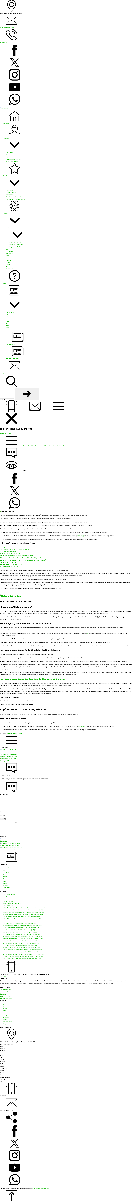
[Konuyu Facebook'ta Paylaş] (14, 484)
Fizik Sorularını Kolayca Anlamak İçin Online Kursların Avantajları (22, 934)
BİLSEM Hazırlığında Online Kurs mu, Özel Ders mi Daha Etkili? (21, 928)
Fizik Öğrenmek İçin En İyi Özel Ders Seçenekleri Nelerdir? (20, 923)
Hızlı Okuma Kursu (37, 446)
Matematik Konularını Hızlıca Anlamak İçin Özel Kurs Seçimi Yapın (22, 936)
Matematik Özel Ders (49, 446)
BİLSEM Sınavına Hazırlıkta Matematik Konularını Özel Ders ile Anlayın (23, 912)
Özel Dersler (3, 841)
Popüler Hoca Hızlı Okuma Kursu (9, 845)
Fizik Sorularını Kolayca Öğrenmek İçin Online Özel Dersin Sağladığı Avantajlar (26, 910)
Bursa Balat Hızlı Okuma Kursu (12, 903)
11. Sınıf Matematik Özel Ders (8, 756)
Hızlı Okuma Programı (6, 998)
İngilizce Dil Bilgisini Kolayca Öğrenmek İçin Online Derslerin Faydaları (23, 939)
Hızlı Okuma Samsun (9, 897)
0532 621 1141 (3, 976)
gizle (5, 547)
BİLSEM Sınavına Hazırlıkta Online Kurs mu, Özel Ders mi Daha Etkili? (23, 956)
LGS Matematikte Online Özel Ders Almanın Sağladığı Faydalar (22, 930)
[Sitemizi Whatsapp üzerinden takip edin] (14, 104)
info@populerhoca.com (7, 28)
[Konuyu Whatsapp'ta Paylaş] (14, 508)
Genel (30, 446)
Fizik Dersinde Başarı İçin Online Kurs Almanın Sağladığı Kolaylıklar (22, 958)
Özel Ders (60, 446)
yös (88, 633)
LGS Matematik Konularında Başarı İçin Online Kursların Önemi (21, 917)
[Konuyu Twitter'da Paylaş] (14, 496)
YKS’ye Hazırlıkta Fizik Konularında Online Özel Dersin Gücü (20, 941)
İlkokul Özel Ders (5, 996)
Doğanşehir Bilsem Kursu (7, 761)
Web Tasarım (36, 1189)
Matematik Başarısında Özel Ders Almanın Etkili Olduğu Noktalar (22, 950)
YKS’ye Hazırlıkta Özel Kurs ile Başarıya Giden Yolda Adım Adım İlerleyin (24, 908)
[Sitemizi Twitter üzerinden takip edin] (14, 68)
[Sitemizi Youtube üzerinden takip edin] (14, 92)
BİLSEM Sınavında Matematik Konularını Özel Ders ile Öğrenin (21, 947)
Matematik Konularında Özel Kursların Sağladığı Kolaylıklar (20, 921)
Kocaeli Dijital (45, 1189)
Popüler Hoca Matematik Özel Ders (10, 850)
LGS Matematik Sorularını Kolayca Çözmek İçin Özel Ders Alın (21, 943)
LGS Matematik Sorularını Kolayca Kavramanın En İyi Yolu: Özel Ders (23, 954)
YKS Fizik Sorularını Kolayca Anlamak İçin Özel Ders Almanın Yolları (23, 919)
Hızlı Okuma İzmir (8, 899)
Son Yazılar (66, 446)
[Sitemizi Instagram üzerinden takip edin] (14, 80)
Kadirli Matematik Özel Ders (8, 752)
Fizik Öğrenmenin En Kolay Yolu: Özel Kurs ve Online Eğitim (20, 945)
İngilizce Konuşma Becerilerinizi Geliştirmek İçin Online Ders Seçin (22, 925)
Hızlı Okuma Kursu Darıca (14, 733)
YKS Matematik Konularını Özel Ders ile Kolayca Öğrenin (20, 932)
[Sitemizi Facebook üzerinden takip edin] (14, 56)
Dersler (9, 434)
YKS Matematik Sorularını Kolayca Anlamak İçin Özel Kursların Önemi (23, 952)
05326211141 (3, 42)
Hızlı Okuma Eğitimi (8, 901)
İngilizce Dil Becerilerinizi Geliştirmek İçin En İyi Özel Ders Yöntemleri (23, 914)
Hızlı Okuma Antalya (9, 894)
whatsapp (81, 536)
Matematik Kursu (5, 992)
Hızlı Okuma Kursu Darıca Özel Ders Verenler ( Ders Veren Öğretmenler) (33, 679)
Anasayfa (3, 434)
